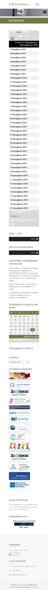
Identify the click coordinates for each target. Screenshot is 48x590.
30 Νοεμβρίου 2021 (18, 147)
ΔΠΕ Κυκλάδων (18, 4)
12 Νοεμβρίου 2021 (18, 86)
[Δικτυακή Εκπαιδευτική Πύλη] (19, 418)
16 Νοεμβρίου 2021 (18, 102)
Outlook (32, 221)
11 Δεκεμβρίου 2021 (19, 180)
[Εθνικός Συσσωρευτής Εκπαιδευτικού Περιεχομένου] (19, 425)
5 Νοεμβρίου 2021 (18, 58)
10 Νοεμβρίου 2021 (18, 78)
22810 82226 (16, 570)
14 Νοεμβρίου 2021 (18, 94)
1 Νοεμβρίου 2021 (18, 50)
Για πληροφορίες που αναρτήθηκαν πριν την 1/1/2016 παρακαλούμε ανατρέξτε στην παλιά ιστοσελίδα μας (23, 507)
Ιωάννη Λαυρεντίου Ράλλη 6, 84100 (24, 566)
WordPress (34, 587)
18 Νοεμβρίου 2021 (18, 111)
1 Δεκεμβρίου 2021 (18, 151)
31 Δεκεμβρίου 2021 (19, 208)
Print (13, 225)
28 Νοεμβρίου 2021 (18, 139)
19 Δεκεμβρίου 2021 (19, 204)
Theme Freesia (15, 587)
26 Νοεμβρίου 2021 (18, 131)
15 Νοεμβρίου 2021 (18, 98)
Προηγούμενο (16, 212)
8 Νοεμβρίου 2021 (18, 70)
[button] (2, 12)
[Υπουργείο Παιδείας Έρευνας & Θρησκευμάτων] (19, 400)
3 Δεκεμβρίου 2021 (18, 159)
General (16, 220)
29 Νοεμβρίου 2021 (18, 143)
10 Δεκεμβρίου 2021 (19, 176)
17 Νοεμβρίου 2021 (18, 106)
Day (28, 32)
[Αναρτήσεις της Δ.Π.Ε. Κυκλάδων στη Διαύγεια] (19, 390)
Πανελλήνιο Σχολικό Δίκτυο (19, 550)
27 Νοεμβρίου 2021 (18, 135)
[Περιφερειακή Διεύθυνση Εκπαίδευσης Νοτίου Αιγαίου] (19, 406)
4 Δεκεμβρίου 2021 (18, 163)
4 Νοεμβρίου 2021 (18, 54)
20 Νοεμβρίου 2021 (18, 119)
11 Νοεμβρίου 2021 (18, 82)
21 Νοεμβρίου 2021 (18, 123)
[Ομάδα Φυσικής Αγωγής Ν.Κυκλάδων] (19, 444)
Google (27, 221)
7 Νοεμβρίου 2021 (18, 66)
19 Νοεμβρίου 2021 (18, 115)
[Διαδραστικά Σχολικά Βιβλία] (19, 434)
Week (23, 32)
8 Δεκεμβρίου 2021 (18, 172)
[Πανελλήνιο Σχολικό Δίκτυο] (19, 412)
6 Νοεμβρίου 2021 (18, 62)
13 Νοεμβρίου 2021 (18, 90)
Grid (14, 33)
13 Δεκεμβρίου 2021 (19, 188)
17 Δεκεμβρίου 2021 (19, 196)
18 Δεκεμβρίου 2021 (19, 200)
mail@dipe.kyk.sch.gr (19, 575)
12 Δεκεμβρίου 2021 (19, 184)
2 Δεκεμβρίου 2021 (18, 155)
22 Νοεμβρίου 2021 (18, 127)
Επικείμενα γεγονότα (21, 348)
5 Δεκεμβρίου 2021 (18, 167)
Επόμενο (24, 212)
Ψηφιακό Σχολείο (15, 553)
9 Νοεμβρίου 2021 (18, 74)
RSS (22, 220)
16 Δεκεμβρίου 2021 (19, 192)
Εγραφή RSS (14, 555)
